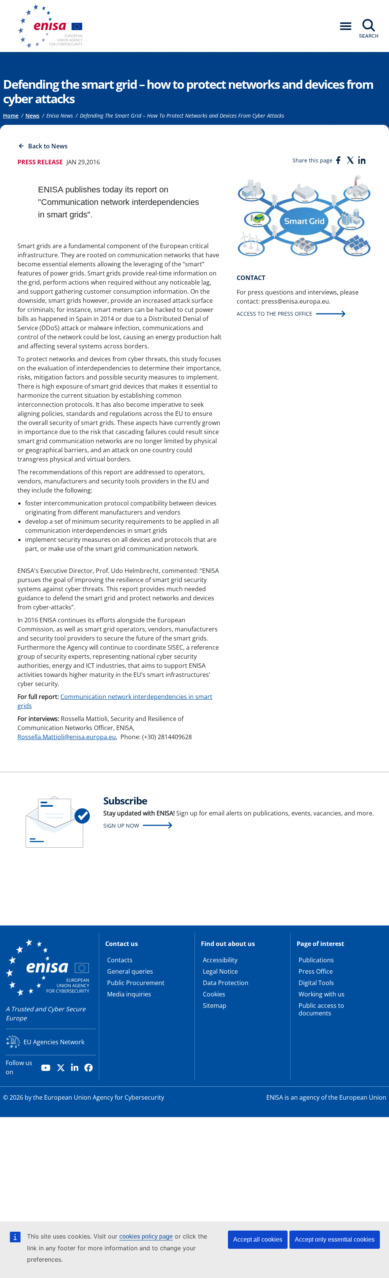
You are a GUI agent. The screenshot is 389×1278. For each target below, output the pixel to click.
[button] (345, 26)
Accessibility (220, 960)
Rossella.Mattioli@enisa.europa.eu (66, 737)
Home (11, 115)
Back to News (48, 146)
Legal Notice (220, 971)
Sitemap (214, 1005)
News (32, 115)
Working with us (322, 994)
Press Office (316, 971)
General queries (130, 971)
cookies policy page (146, 1236)
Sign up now (121, 825)
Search (368, 35)
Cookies (214, 994)
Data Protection (225, 983)
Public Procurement (135, 983)
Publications (316, 960)
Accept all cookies (257, 1239)
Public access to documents (321, 1009)
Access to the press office (274, 313)
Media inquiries (129, 994)
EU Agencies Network (54, 1042)
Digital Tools (316, 983)
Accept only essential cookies (335, 1239)
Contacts (120, 960)
